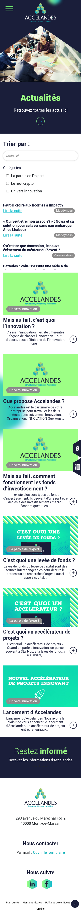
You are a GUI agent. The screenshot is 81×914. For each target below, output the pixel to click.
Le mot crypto (22, 183)
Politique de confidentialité (60, 902)
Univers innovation (26, 191)
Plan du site (12, 902)
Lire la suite (12, 211)
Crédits (40, 908)
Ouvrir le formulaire (49, 852)
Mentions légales (32, 902)
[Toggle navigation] (9, 9)
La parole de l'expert (27, 176)
